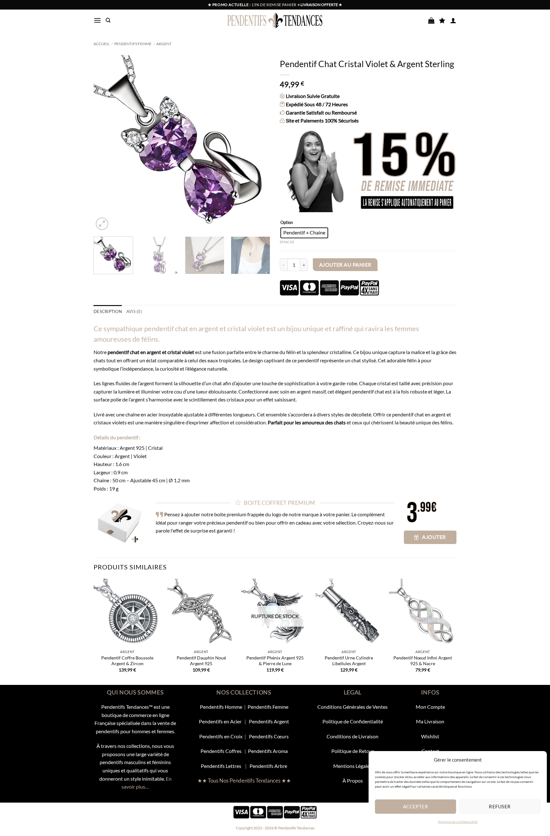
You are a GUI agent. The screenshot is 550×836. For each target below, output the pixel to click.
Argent (164, 43)
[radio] (304, 233)
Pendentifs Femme (133, 43)
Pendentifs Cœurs (269, 736)
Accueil (101, 43)
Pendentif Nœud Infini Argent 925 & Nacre (422, 660)
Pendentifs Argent (269, 721)
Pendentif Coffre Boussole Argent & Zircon (127, 660)
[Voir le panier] (431, 20)
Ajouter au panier (345, 265)
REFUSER (500, 806)
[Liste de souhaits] (442, 20)
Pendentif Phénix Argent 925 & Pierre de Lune (275, 660)
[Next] (258, 143)
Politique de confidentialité (457, 822)
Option (286, 222)
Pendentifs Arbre (268, 766)
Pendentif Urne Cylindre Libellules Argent (349, 660)
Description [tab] (108, 311)
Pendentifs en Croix (221, 736)
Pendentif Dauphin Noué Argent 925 (201, 660)
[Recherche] (108, 20)
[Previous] (105, 143)
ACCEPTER (415, 806)
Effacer (287, 242)
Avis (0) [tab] (134, 311)
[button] (97, 20)
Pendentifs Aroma (268, 751)
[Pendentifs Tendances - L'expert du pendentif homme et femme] (275, 20)
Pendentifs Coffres (221, 751)
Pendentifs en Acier (221, 721)
